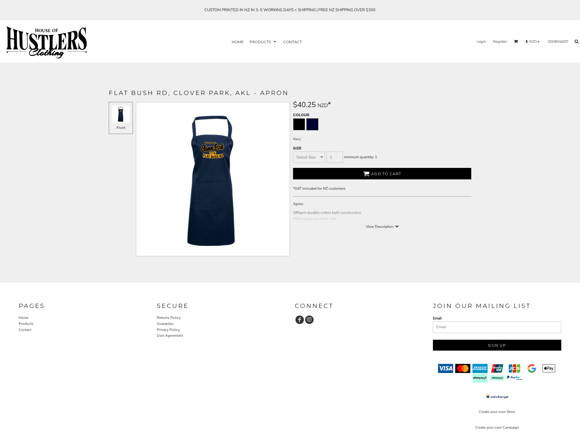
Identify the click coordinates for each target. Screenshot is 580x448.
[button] (263, 41)
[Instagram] (309, 320)
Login (481, 41)
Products (26, 323)
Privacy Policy (168, 329)
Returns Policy (169, 317)
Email (437, 318)
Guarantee (165, 323)
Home (23, 317)
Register (500, 41)
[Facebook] (299, 320)
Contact (25, 329)
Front (121, 127)
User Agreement (170, 335)
